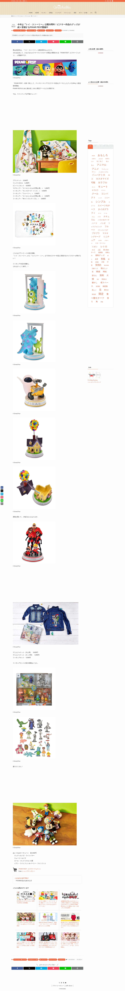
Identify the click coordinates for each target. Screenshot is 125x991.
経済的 (98, 286)
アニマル (101, 164)
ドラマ (99, 216)
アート (94, 172)
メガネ (100, 240)
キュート (103, 186)
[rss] (110, 1)
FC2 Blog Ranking (92, 380)
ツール (105, 213)
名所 (96, 259)
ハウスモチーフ (103, 220)
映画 (98, 271)
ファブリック (58, 30)
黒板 (102, 301)
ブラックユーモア (103, 230)
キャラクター (72, 959)
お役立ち (94, 158)
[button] (17, 41)
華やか (106, 290)
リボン (95, 247)
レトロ (103, 246)
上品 (99, 250)
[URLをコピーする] (77, 41)
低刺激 (100, 252)
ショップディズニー (28, 871)
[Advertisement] (47, 110)
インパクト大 (98, 175)
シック (100, 197)
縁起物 (105, 286)
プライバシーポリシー (58, 985)
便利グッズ (100, 255)
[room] (108, 1)
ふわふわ (101, 158)
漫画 (102, 275)
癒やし (94, 283)
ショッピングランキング (94, 382)
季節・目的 (105, 145)
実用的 (98, 265)
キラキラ (95, 190)
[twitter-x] (106, 1)
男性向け (104, 279)
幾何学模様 (106, 265)
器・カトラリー (41, 30)
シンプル (101, 201)
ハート (94, 223)
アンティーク (105, 169)
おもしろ (103, 155)
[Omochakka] (62, 6)
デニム (93, 216)
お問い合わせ (69, 985)
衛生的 (94, 294)
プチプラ (96, 233)
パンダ (102, 223)
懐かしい (104, 268)
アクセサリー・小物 (31, 30)
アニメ (95, 169)
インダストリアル (103, 172)
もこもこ (100, 161)
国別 (95, 145)
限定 (101, 293)
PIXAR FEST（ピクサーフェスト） (30, 869)
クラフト (103, 190)
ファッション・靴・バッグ (19, 30)
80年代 (93, 155)
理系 (98, 279)
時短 (105, 272)
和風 (103, 259)
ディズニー (79, 959)
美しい (94, 290)
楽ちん (94, 275)
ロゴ (93, 250)
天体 (102, 262)
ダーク (99, 213)
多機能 (97, 262)
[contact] (112, 1)
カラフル (102, 182)
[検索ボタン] (95, 13)
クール (95, 193)
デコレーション (50, 30)
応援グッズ (95, 268)
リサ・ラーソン (100, 243)
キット (93, 187)
